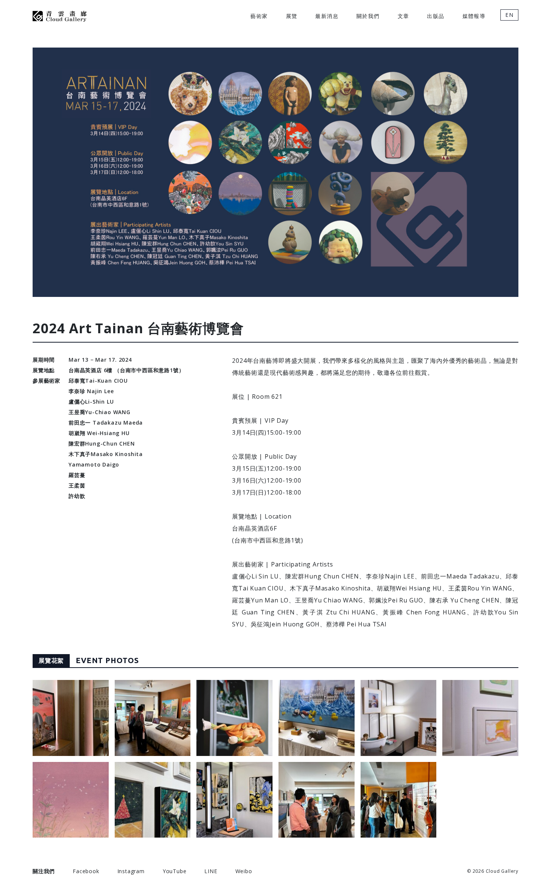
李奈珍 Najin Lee (91, 391)
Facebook (86, 871)
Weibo (243, 871)
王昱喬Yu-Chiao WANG (99, 412)
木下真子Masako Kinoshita (106, 454)
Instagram (131, 871)
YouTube (175, 871)
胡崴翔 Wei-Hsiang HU (99, 433)
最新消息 (326, 15)
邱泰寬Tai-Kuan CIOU (98, 380)
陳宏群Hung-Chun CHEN (102, 443)
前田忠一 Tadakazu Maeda (106, 422)
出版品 (435, 15)
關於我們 (368, 15)
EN (509, 14)
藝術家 (259, 15)
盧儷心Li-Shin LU (91, 401)
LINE (210, 871)
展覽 (292, 15)
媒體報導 (474, 15)
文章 (403, 15)
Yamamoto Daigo (94, 464)
